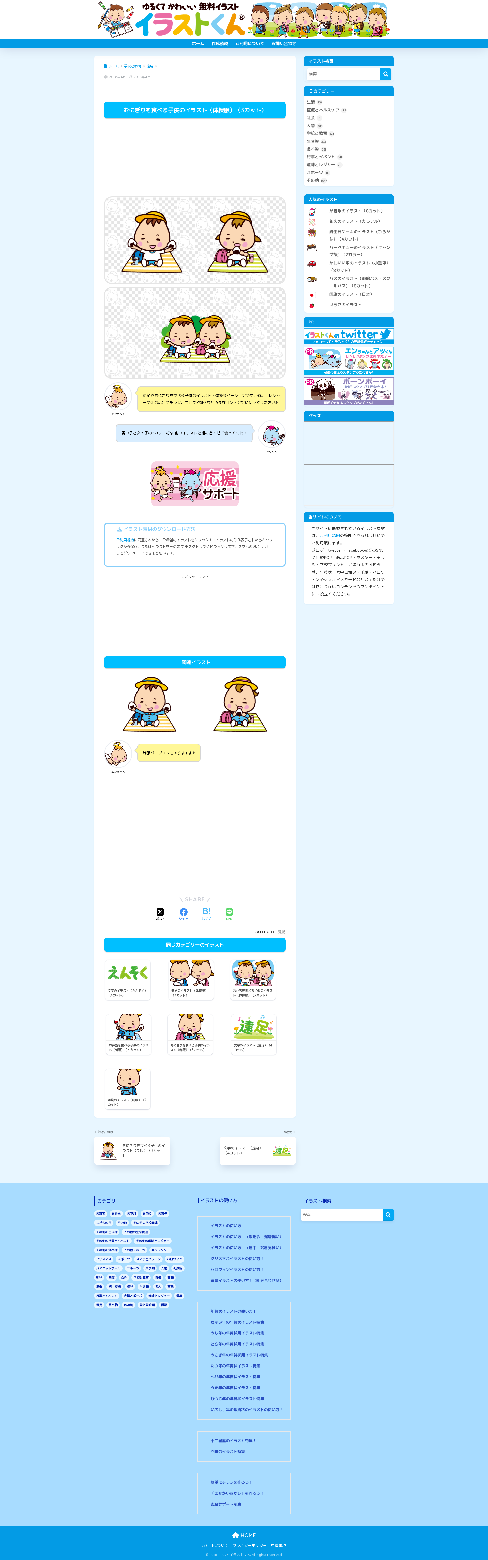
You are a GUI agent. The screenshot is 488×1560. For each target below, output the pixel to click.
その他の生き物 (106, 1232)
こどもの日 (103, 1223)
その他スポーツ (134, 1250)
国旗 (112, 1277)
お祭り (147, 1213)
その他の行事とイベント (113, 1241)
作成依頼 (220, 43)
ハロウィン (174, 1259)
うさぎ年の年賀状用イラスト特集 (239, 1355)
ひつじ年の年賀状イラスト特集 (237, 1398)
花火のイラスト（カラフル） (355, 221)
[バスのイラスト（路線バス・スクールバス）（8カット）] (349, 274)
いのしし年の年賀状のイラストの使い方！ (247, 1409)
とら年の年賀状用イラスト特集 (237, 1344)
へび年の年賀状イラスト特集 (235, 1376)
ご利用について (250, 43)
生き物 (316, 141)
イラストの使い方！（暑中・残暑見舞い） (247, 1247)
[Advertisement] (195, 158)
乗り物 (150, 1268)
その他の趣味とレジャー (153, 1241)
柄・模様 (115, 1286)
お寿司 (100, 1213)
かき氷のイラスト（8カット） (357, 211)
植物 (130, 1286)
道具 (179, 1296)
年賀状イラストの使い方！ (233, 1311)
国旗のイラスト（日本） (351, 294)
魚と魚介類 (147, 1305)
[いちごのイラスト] (349, 300)
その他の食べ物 (106, 1250)
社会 (314, 118)
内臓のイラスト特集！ (230, 1451)
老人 (158, 1286)
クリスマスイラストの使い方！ (237, 1258)
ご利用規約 (125, 540)
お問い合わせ (284, 43)
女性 (124, 1277)
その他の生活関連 (136, 1232)
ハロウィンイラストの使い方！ (237, 1269)
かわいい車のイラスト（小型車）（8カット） (359, 266)
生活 (314, 102)
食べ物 (316, 149)
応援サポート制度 (226, 1504)
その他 (317, 180)
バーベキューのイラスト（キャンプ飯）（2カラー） (359, 251)
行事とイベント (324, 156)
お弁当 (116, 1213)
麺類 (164, 1305)
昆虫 (99, 1286)
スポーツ (318, 172)
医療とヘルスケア (326, 110)
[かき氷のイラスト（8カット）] (349, 206)
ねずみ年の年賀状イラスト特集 (237, 1322)
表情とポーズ (133, 1296)
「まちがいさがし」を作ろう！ (237, 1493)
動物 (99, 1277)
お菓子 (162, 1213)
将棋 (158, 1277)
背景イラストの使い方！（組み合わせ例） (247, 1280)
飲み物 (128, 1305)
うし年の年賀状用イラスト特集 (237, 1333)
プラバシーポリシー (250, 1545)
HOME (247, 1535)
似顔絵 (177, 1268)
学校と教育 (320, 133)
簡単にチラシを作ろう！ (232, 1482)
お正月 (131, 1213)
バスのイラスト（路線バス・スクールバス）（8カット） (359, 282)
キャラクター (160, 1250)
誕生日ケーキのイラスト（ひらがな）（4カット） (359, 235)
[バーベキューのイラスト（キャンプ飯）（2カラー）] (349, 243)
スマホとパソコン (148, 1259)
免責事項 (278, 1545)
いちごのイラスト (345, 304)
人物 (315, 125)
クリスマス (103, 1259)
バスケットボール (108, 1268)
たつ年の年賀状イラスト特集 (235, 1366)
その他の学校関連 (145, 1223)
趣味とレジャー (324, 164)
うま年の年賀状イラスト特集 (235, 1387)
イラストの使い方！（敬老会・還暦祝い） (247, 1236)
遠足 (282, 931)
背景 (170, 1286)
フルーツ (133, 1268)
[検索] (385, 74)
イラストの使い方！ (228, 1225)
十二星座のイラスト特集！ (233, 1440)
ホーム (198, 43)
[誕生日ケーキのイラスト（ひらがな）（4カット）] (349, 227)
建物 (170, 1277)
